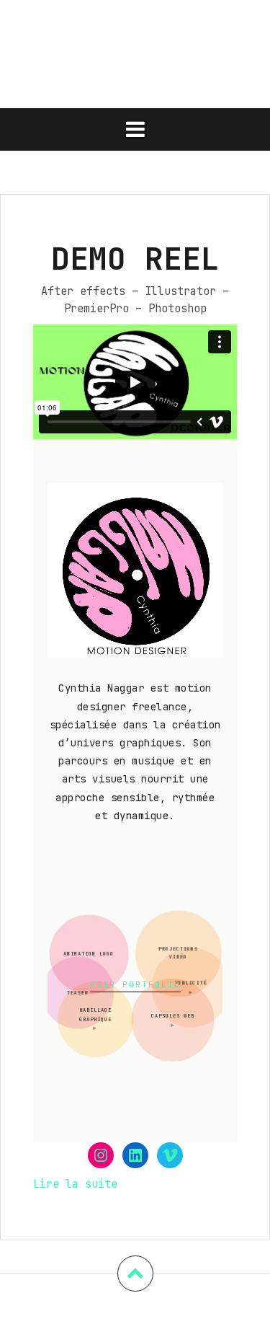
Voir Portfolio (135, 984)
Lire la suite (75, 1184)
